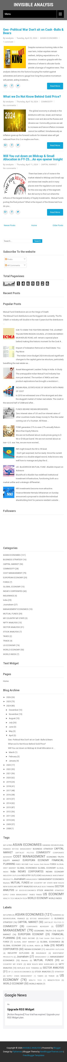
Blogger (57, 1048)
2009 (8, 824)
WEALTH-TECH (21, 898)
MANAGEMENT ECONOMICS (16, 609)
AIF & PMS (7, 845)
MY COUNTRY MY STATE (14, 618)
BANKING (46, 845)
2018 (8, 786)
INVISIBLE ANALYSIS (33, 4)
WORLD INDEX (9, 654)
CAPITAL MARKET (49, 164)
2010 (8, 820)
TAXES (6, 636)
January (12, 761)
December (14, 710)
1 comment (8, 42)
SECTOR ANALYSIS (11, 627)
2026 (8, 697)
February (13, 756)
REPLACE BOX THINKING (43, 887)
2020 (8, 777)
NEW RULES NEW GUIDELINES (40, 964)
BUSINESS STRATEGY (12, 559)
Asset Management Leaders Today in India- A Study (39, 369)
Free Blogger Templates (33, 1055)
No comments (9, 105)
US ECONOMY (9, 645)
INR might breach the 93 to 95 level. (31, 449)
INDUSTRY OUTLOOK (12, 875)
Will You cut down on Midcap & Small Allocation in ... (31, 748)
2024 (8, 706)
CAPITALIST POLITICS (24, 853)
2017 (8, 790)
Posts (9, 259)
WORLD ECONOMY (11, 649)
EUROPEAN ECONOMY (13, 577)
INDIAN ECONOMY (55, 872)
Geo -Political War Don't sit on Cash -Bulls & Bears (33, 31)
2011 (8, 816)
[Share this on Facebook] (11, 86)
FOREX (6, 582)
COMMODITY (47, 101)
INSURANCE (8, 596)
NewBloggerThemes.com (51, 1051)
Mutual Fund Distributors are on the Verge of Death (26, 312)
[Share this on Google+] (5, 86)
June (11, 727)
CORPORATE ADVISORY (37, 926)
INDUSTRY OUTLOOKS (31, 875)
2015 (8, 799)
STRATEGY (59, 890)
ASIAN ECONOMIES (49, 38)
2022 (8, 769)
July (11, 722)
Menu (8, 14)
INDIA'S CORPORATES (13, 591)
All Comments (13, 265)
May (11, 731)
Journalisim (8, 604)
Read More (55, 86)
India (5, 600)
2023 (8, 765)
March (12, 752)
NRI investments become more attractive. (34, 488)
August (12, 718)
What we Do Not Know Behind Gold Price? (32, 96)
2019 (8, 782)
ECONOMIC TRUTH (55, 857)
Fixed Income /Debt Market (39, 864)
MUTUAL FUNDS (10, 614)
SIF (17, 890)
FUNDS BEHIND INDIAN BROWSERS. (32, 409)
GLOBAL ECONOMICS (27, 868)
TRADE (6, 641)
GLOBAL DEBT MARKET (25, 942)
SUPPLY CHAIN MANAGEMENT (15, 895)
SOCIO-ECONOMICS (27, 890)
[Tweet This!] (18, 86)
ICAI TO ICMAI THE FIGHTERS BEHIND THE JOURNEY (39, 330)
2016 (8, 795)
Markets (6, 883)
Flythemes (17, 1051)
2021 (8, 773)
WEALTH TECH (8, 898)
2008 (8, 828)
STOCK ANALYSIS (11, 632)
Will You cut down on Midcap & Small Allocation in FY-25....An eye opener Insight (33, 157)
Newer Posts (9, 225)
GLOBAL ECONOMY (12, 586)
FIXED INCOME (22, 864)
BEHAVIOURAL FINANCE (14, 918)
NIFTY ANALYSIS (10, 622)
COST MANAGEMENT (12, 573)
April (11, 735)
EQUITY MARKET (11, 860)
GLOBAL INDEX (33, 946)
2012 (8, 811)
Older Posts (58, 225)
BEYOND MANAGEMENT (22, 849)
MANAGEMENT (32, 879)
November (14, 714)
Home (34, 225)
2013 (8, 807)
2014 (8, 803)
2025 (8, 701)
